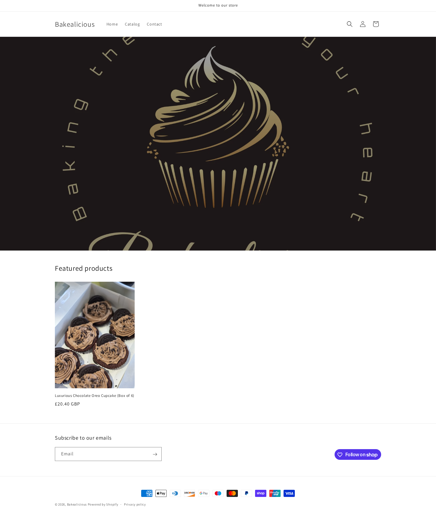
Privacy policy (135, 504)
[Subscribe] (154, 454)
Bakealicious (77, 504)
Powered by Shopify (103, 504)
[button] (349, 24)
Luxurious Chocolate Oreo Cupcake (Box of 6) (94, 395)
